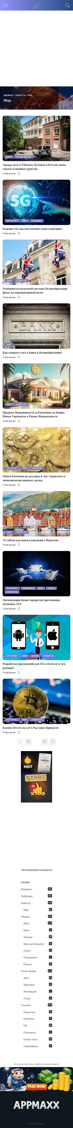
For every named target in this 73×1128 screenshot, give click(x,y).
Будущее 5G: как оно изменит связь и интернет (32, 229)
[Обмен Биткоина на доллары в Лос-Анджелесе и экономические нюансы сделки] (36, 449)
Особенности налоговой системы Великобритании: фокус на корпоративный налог (35, 290)
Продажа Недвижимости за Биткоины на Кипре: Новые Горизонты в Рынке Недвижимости (34, 414)
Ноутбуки (29, 1018)
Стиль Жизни (23, 157)
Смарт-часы (31, 1039)
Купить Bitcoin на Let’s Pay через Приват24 (31, 728)
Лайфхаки (28, 588)
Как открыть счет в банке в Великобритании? (32, 352)
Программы (30, 957)
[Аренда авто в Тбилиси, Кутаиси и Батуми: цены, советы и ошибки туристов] (36, 138)
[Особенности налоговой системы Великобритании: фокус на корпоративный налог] (36, 262)
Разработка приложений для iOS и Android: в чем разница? (34, 666)
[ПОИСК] (66, 5)
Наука (51, 588)
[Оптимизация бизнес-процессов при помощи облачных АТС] (36, 573)
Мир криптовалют (34, 944)
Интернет (12, 221)
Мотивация (30, 991)
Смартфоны (31, 1046)
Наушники (29, 1012)
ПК (25, 1025)
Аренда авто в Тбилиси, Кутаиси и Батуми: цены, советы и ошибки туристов (34, 167)
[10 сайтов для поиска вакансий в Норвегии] (36, 513)
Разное (28, 964)
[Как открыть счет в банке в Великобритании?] (36, 326)
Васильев (10, 173)
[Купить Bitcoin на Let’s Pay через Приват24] (36, 701)
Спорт (27, 998)
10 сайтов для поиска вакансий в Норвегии (30, 540)
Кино (26, 930)
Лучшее (28, 937)
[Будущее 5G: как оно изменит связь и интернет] (36, 202)
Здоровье (29, 984)
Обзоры (25, 916)
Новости (21, 280)
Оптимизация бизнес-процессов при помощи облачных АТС (31, 602)
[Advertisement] (36, 48)
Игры (26, 923)
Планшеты (30, 1032)
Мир (9, 157)
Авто (26, 978)
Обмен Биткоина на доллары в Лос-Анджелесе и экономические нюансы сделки (34, 478)
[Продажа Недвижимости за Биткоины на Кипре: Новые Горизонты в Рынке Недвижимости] (36, 386)
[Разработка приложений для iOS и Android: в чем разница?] (36, 637)
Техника (36, 221)
